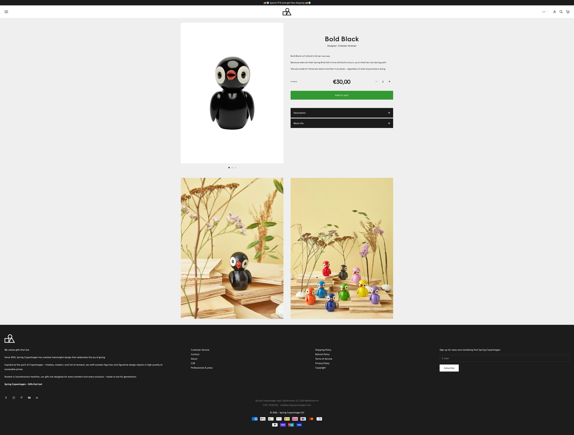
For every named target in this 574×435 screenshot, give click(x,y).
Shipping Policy (323, 349)
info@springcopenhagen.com (295, 405)
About (194, 358)
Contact (195, 354)
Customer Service (200, 349)
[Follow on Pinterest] (21, 397)
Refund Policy (322, 354)
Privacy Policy (322, 363)
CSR (193, 363)
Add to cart (341, 95)
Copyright (320, 367)
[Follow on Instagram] (13, 397)
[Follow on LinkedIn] (37, 397)
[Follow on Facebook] (5, 397)
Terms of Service (323, 358)
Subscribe (449, 368)
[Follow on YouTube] (29, 397)
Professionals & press (202, 367)
